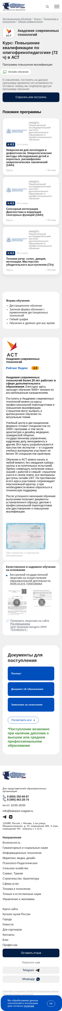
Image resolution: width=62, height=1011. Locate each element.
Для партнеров (12, 929)
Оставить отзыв (31, 952)
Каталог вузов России (16, 914)
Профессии (10, 945)
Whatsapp (28, 979)
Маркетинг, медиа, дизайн (19, 858)
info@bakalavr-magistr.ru (18, 811)
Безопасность (11, 842)
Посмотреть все (21, 720)
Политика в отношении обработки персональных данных (31, 991)
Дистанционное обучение (17, 18)
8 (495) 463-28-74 (18, 799)
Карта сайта (10, 909)
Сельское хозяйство (15, 868)
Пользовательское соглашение (18, 994)
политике (29, 1005)
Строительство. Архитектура (21, 878)
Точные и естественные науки (22, 894)
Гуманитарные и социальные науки (25, 847)
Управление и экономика (18, 899)
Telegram (28, 970)
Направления (12, 837)
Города (7, 919)
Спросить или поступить (31, 97)
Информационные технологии (22, 852)
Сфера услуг (11, 883)
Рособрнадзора (20, 623)
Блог (6, 939)
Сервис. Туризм (13, 873)
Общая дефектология (30, 21)
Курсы (37, 18)
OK (51, 1003)
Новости (8, 924)
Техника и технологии (16, 888)
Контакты (8, 934)
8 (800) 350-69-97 (18, 796)
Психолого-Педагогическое (20, 863)
